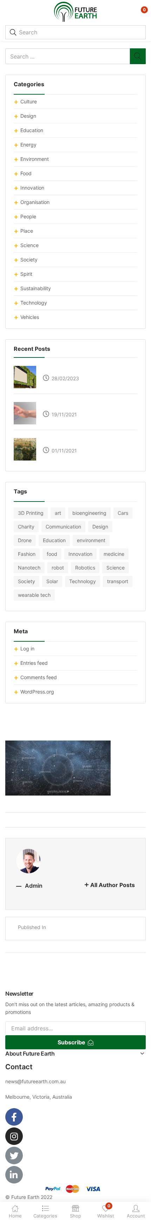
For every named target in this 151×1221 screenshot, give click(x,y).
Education (31, 130)
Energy (28, 145)
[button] (139, 12)
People (28, 216)
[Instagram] (14, 1136)
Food (26, 173)
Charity (26, 527)
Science (29, 245)
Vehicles (29, 317)
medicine (114, 554)
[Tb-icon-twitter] (14, 1155)
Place (26, 231)
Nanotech (29, 568)
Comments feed (38, 677)
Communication (63, 527)
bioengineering (89, 513)
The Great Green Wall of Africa (76, 442)
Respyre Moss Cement (67, 370)
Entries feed (34, 663)
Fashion (26, 554)
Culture (28, 101)
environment (91, 540)
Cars (123, 513)
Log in (27, 649)
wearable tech (34, 595)
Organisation (35, 202)
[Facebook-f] (14, 1117)
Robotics (85, 568)
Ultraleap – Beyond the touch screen (83, 406)
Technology (33, 303)
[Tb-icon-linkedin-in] (14, 1175)
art (58, 513)
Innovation (32, 188)
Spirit (26, 274)
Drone (25, 540)
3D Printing (31, 513)
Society (29, 259)
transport (117, 581)
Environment (34, 159)
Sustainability (35, 288)
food (52, 554)
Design (28, 116)
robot (58, 568)
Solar (52, 581)
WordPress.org (37, 692)
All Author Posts (112, 884)
